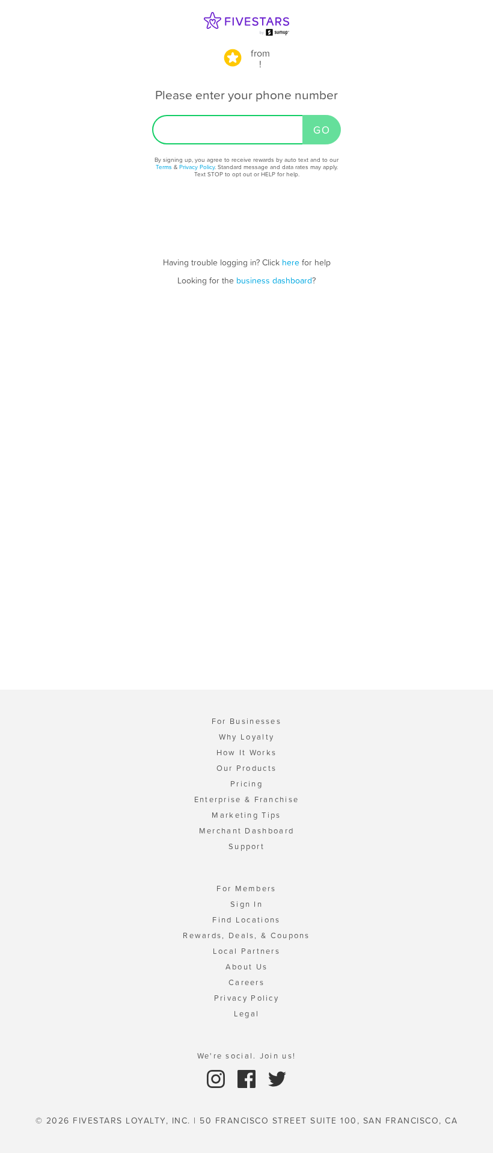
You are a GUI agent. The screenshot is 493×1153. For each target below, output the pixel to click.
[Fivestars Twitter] (277, 1078)
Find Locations (246, 920)
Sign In (246, 904)
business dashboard (274, 280)
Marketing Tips (246, 815)
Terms (164, 167)
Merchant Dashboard (246, 830)
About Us (246, 966)
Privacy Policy (197, 167)
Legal (247, 1013)
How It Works (246, 752)
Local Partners (246, 951)
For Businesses (246, 721)
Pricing (246, 784)
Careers (246, 982)
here (290, 262)
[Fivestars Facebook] (248, 1078)
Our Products (246, 768)
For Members (246, 888)
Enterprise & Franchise (246, 799)
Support (246, 846)
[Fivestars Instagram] (217, 1078)
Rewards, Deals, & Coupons (246, 935)
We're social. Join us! (246, 1056)
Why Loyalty (246, 737)
